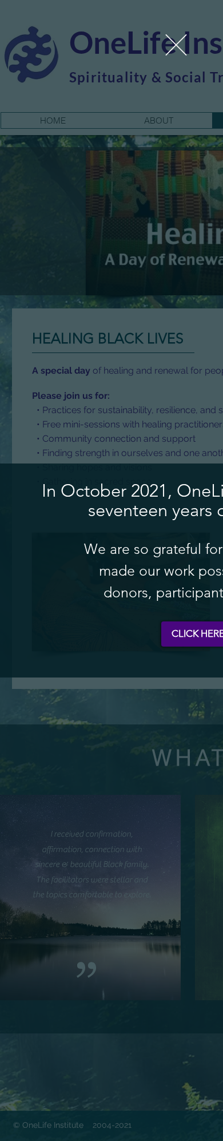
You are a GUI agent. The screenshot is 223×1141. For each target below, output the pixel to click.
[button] (176, 45)
